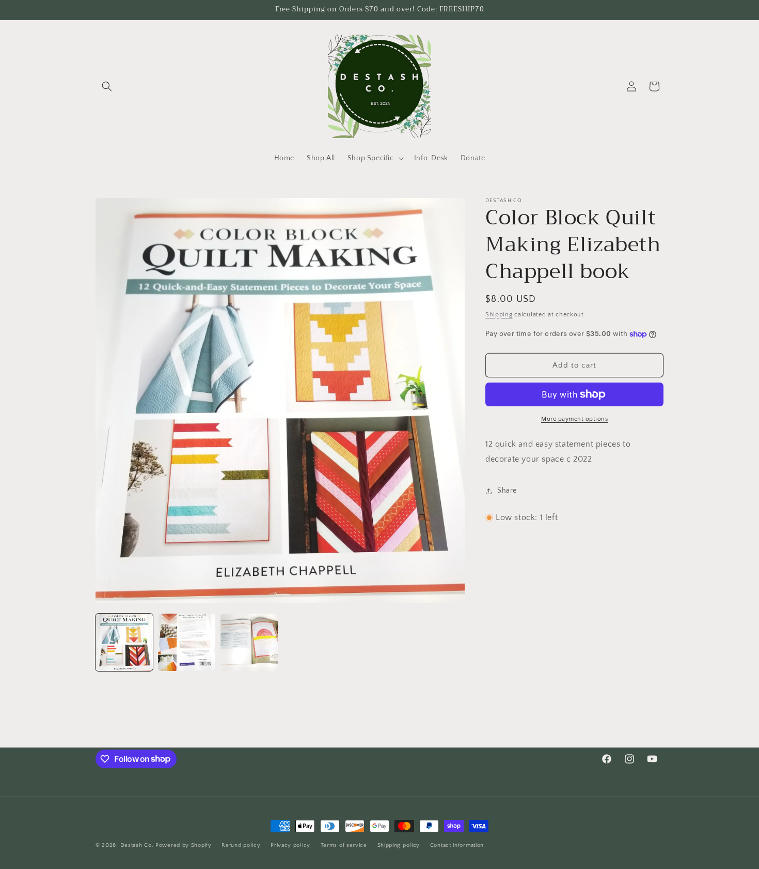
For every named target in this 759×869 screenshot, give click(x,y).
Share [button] (507, 490)
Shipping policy (398, 845)
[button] (107, 86)
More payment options (574, 419)
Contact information (457, 845)
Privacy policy (290, 845)
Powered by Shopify (183, 845)
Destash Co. (137, 845)
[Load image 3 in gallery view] (249, 642)
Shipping (499, 314)
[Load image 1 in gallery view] (124, 642)
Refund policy (241, 845)
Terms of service (344, 845)
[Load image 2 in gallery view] (186, 642)
